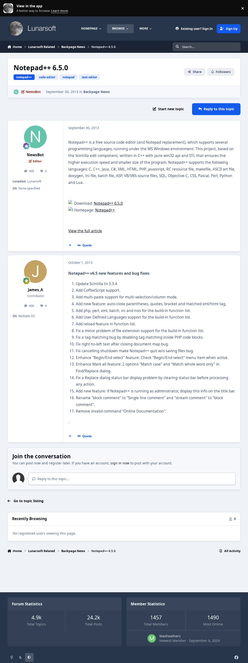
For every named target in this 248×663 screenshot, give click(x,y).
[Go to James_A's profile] (35, 271)
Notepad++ (105, 210)
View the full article (85, 231)
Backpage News (96, 91)
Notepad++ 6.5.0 (108, 203)
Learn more (9, 8)
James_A (35, 289)
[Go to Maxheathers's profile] (151, 638)
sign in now (119, 463)
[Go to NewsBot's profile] (16, 91)
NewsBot (35, 154)
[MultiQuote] (69, 245)
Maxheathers (170, 636)
